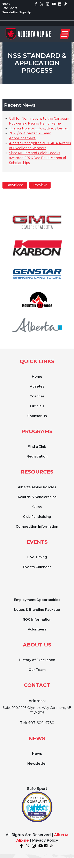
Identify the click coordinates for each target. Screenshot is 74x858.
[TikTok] (65, 4)
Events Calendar (37, 567)
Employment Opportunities (37, 600)
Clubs (37, 507)
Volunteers (37, 629)
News (6, 4)
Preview (40, 185)
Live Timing (37, 557)
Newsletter (37, 763)
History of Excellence (37, 660)
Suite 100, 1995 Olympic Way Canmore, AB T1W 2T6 (37, 710)
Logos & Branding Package (37, 610)
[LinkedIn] (59, 4)
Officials (37, 406)
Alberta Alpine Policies (37, 487)
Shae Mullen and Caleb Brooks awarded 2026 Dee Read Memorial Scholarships (37, 158)
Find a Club (37, 446)
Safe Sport (9, 8)
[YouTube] (54, 4)
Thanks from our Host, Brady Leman (38, 128)
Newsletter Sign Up (16, 12)
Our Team (37, 670)
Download (14, 185)
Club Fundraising (37, 517)
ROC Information (37, 619)
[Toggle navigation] (64, 34)
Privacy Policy (45, 840)
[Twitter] (41, 4)
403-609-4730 (41, 723)
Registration (37, 456)
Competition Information (37, 527)
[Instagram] (48, 4)
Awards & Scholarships (37, 497)
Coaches (37, 396)
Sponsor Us (37, 416)
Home (37, 377)
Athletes (37, 386)
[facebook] (36, 4)
